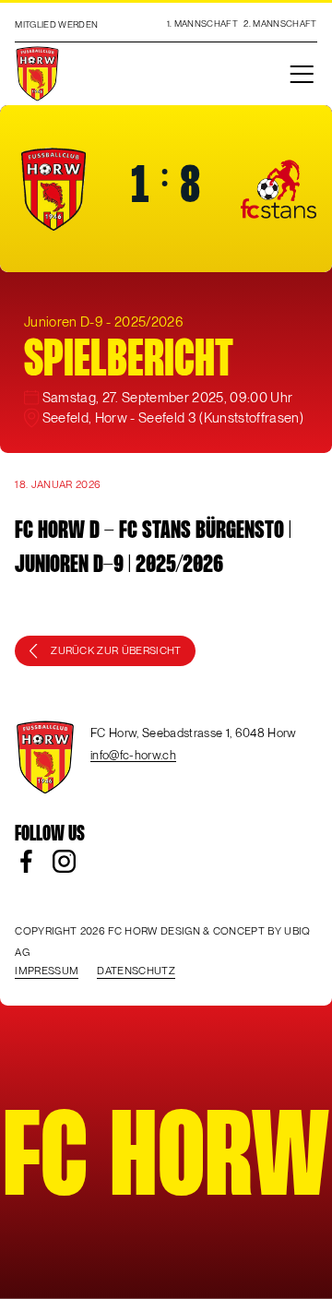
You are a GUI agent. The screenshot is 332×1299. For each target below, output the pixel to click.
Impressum (46, 970)
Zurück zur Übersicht (116, 650)
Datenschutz (136, 970)
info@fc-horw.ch (133, 754)
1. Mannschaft (202, 23)
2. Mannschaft (279, 23)
